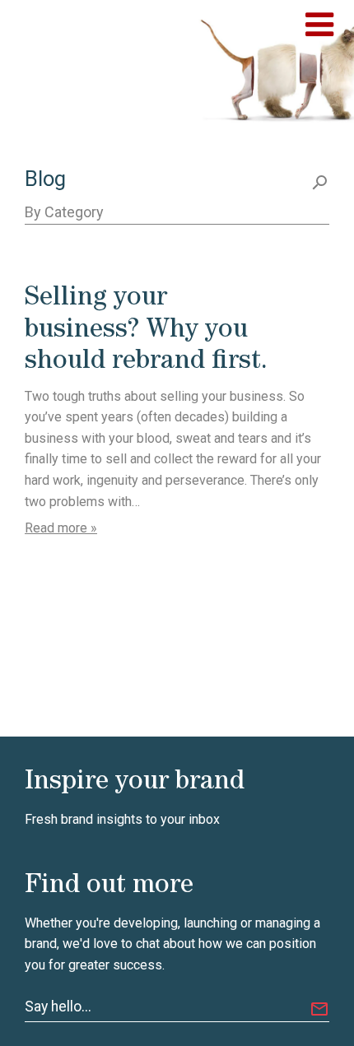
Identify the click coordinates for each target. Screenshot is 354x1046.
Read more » (61, 528)
